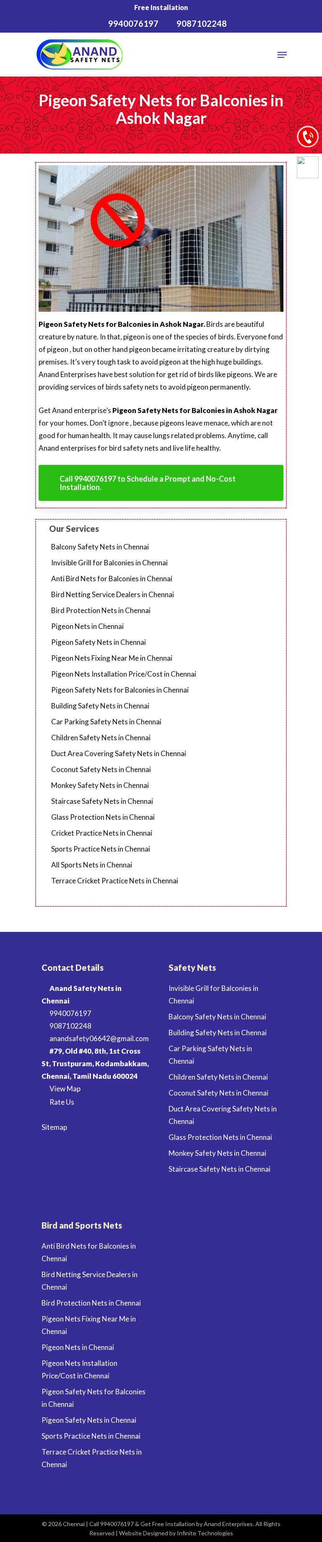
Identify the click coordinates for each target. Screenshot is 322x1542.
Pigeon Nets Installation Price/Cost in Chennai (123, 674)
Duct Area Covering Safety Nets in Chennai (118, 753)
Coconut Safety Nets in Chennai (101, 769)
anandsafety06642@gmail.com (98, 1038)
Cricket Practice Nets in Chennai (101, 833)
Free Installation (161, 7)
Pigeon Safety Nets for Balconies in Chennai (120, 689)
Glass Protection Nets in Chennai (103, 817)
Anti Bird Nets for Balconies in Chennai (111, 578)
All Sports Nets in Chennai (91, 864)
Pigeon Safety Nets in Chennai (98, 642)
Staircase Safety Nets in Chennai (102, 801)
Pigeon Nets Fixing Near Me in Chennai (111, 658)
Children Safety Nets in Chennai (101, 737)
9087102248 (69, 1025)
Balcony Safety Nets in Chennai (100, 546)
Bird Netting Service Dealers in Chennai (112, 594)
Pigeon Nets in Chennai (87, 626)
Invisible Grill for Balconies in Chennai (109, 562)
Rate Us (61, 1102)
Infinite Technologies (205, 1533)
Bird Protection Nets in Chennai (101, 610)
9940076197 (69, 1013)
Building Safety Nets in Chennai (100, 705)
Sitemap (54, 1127)
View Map (64, 1088)
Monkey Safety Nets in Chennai (100, 785)
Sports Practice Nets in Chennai (100, 848)
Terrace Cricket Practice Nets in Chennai (114, 880)
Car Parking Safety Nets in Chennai (106, 721)
